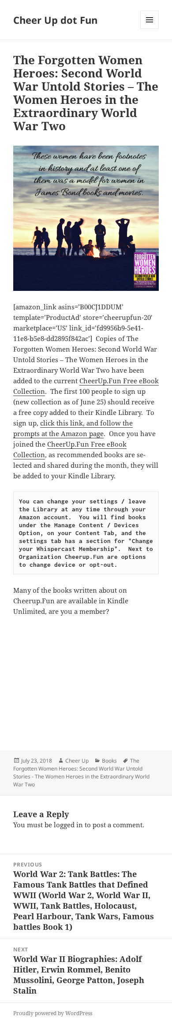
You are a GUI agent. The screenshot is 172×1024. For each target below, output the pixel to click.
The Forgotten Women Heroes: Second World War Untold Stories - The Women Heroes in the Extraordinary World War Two (81, 772)
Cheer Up (77, 760)
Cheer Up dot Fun (55, 19)
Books (109, 760)
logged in (68, 824)
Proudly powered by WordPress (52, 1013)
